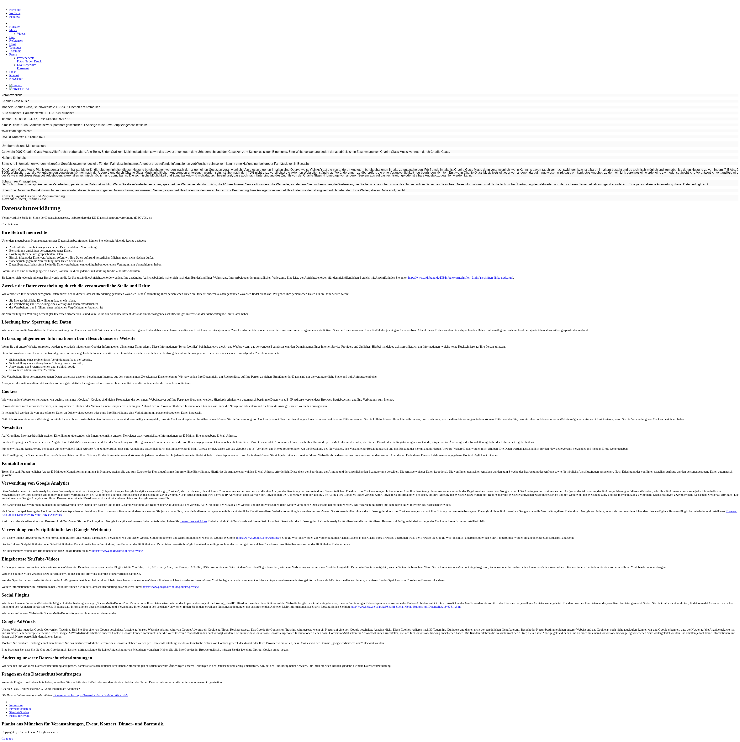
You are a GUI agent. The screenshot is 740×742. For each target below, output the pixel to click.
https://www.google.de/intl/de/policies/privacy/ (170, 586)
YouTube (14, 13)
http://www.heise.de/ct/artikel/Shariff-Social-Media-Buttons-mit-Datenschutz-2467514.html (406, 606)
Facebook (15, 9)
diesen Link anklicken (193, 521)
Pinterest (14, 16)
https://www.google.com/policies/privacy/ (117, 550)
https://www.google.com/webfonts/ (258, 537)
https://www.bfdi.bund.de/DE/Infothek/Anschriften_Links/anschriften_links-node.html (460, 277)
